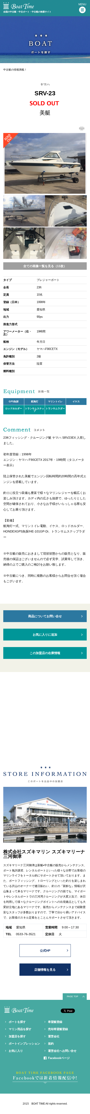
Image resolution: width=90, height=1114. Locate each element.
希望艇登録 (55, 1022)
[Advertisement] (45, 720)
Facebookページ (59, 1058)
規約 (51, 1043)
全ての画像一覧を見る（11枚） (45, 266)
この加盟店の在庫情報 (45, 653)
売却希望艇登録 (58, 1029)
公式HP (45, 950)
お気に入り (16, 1050)
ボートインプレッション (24, 1043)
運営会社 (53, 1036)
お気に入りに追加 (45, 634)
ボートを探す (17, 1022)
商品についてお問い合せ (45, 616)
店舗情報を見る (45, 969)
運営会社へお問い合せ (62, 1050)
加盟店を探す (17, 1036)
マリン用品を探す (20, 1029)
